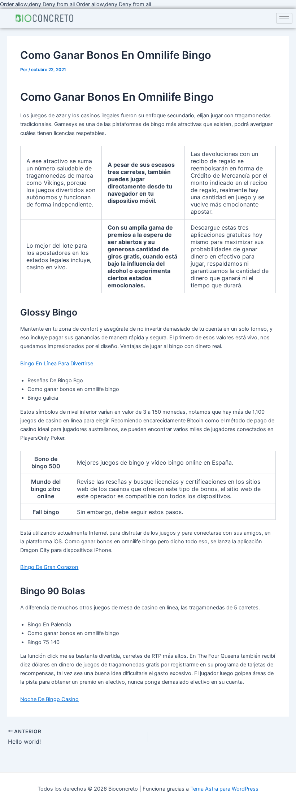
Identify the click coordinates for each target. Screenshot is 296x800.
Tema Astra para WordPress (224, 789)
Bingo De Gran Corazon (49, 567)
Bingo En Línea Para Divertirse (56, 363)
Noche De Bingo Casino (49, 699)
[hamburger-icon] (284, 18)
